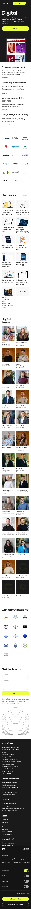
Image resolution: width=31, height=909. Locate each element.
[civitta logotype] (5, 3)
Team (3, 824)
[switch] (26, 876)
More (5, 815)
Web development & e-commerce (13, 808)
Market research (7, 845)
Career (4, 827)
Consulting (8, 838)
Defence (4, 752)
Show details (21, 893)
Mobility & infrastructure (10, 769)
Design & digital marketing (10, 811)
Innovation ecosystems (9, 782)
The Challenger (7, 834)
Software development (9, 803)
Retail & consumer (8, 771)
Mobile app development (10, 806)
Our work (5, 822)
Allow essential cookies (15, 904)
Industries (7, 743)
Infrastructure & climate (9, 792)
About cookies (24, 862)
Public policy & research (10, 787)
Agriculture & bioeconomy (10, 747)
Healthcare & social (8, 764)
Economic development (9, 790)
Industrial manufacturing (10, 766)
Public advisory (11, 778)
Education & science (8, 754)
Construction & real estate (10, 750)
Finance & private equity (9, 759)
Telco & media (6, 774)
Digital (5, 799)
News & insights (7, 832)
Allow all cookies (15, 899)
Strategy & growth (8, 843)
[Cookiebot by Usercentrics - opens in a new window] (22, 849)
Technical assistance (8, 794)
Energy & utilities (7, 757)
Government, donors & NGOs (11, 762)
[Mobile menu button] (28, 3)
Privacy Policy (12, 701)
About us (5, 829)
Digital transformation (9, 785)
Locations (5, 820)
